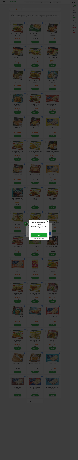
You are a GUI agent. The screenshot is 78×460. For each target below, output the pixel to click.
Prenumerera (39, 235)
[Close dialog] (47, 221)
